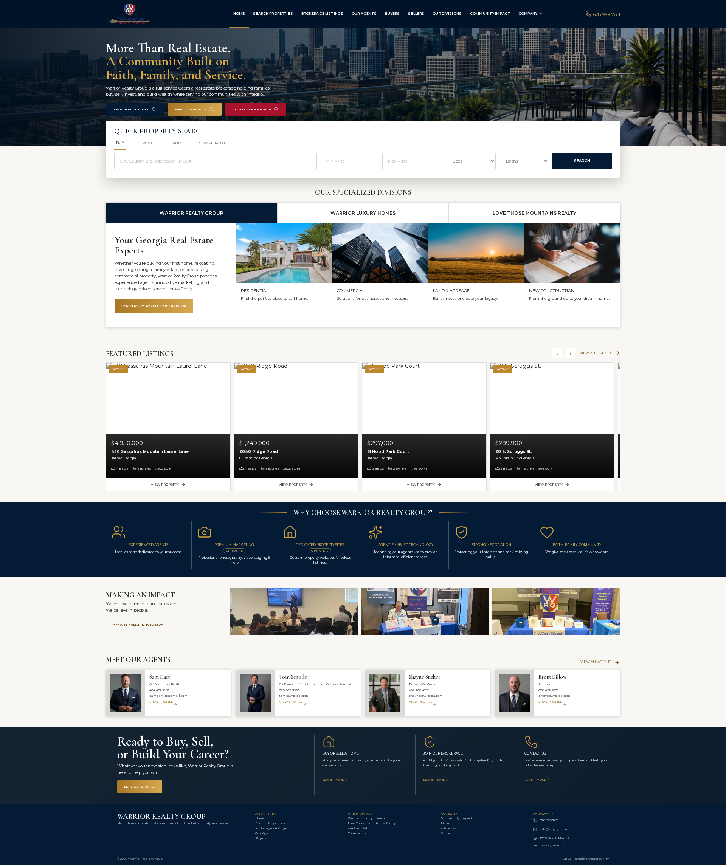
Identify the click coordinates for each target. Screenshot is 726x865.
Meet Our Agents (190, 109)
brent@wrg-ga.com (554, 696)
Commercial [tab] (212, 143)
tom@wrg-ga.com (293, 696)
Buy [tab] (120, 142)
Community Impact (490, 13)
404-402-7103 (159, 690)
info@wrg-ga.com (554, 829)
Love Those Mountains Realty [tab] (534, 213)
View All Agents (595, 662)
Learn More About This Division (153, 306)
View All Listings (596, 353)
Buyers (392, 13)
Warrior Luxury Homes (366, 818)
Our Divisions (447, 13)
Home (239, 13)
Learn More (333, 779)
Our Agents (364, 13)
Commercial (358, 833)
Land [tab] (175, 143)
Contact (447, 833)
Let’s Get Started (139, 787)
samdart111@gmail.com (168, 696)
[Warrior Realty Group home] (148, 14)
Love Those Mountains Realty (372, 823)
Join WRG (448, 828)
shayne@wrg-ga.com (426, 696)
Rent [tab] (147, 143)
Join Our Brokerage (252, 109)
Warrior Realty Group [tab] (191, 213)
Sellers (416, 13)
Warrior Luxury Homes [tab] (363, 213)
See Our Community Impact (138, 625)
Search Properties (273, 13)
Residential (357, 828)
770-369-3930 (289, 690)
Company (527, 13)
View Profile (161, 702)
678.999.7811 (606, 14)
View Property (165, 484)
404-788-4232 (419, 690)
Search (582, 160)
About (446, 823)
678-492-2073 (548, 690)
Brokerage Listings (322, 13)
